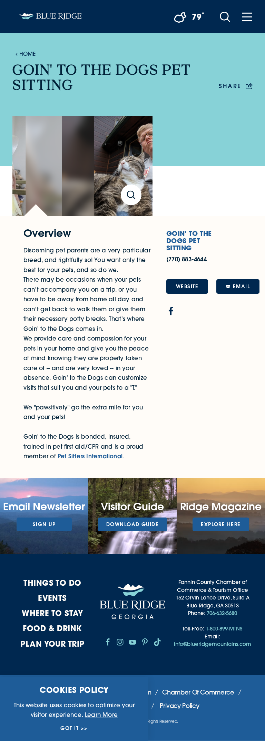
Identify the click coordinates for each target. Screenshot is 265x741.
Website (187, 286)
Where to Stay (52, 613)
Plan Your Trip (52, 644)
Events (52, 598)
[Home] (50, 16)
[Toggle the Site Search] (224, 16)
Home (27, 53)
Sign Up (44, 524)
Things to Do (52, 583)
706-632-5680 (222, 613)
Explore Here (221, 524)
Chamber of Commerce (198, 692)
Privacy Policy (179, 706)
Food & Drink (52, 628)
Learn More (101, 714)
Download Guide (132, 524)
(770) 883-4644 (186, 259)
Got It (69, 728)
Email (241, 286)
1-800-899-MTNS (224, 628)
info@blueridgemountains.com (212, 644)
